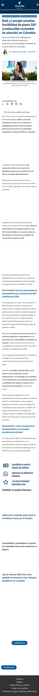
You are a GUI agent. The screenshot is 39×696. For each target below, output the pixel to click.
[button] (38, 5)
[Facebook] (16, 104)
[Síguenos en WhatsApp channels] (5, 473)
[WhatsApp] (3, 104)
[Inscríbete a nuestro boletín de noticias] (5, 465)
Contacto (19, 679)
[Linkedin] (13, 611)
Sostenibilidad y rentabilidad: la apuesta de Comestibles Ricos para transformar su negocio (19, 546)
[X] (7, 104)
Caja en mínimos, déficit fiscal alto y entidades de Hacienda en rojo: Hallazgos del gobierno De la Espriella (19, 577)
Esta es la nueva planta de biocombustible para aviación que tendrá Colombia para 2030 (19, 293)
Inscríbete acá (9, 667)
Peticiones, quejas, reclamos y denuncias (19, 691)
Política (20, 682)
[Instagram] (17, 611)
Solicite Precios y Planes (20, 685)
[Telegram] (21, 104)
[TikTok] (21, 611)
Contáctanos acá (19, 643)
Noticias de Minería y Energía (11, 16)
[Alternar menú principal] (2, 5)
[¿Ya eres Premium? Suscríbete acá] (5, 482)
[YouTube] (25, 611)
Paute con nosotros (20, 688)
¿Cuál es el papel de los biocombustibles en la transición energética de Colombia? (18, 429)
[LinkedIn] (12, 104)
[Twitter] (10, 611)
